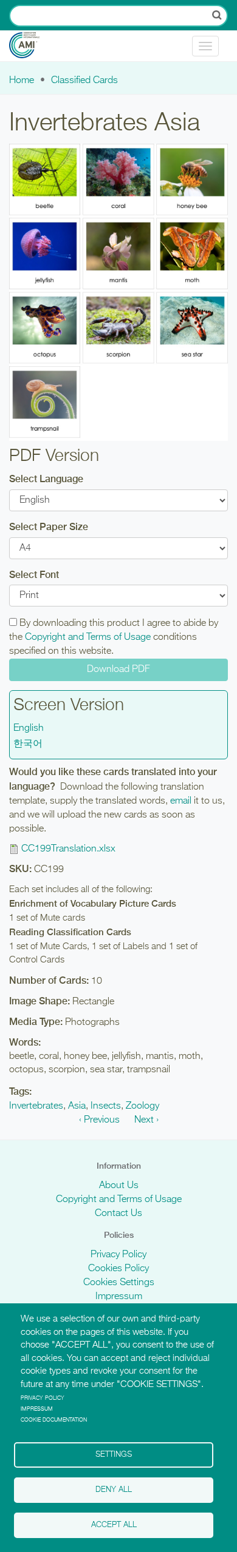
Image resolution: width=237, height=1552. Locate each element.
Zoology (142, 1106)
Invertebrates (36, 1106)
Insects (106, 1106)
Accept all (114, 1525)
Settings (113, 1455)
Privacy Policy (118, 1255)
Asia (77, 1106)
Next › (146, 1120)
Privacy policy (42, 1398)
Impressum (118, 1297)
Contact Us (118, 1213)
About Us (119, 1186)
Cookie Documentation (54, 1420)
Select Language (46, 479)
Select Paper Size (48, 526)
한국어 (28, 744)
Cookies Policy (118, 1269)
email (180, 801)
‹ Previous (99, 1120)
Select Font (34, 574)
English (28, 728)
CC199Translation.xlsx (68, 849)
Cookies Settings (118, 1283)
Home (21, 81)
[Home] (33, 46)
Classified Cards (84, 81)
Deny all (113, 1490)
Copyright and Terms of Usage (88, 637)
